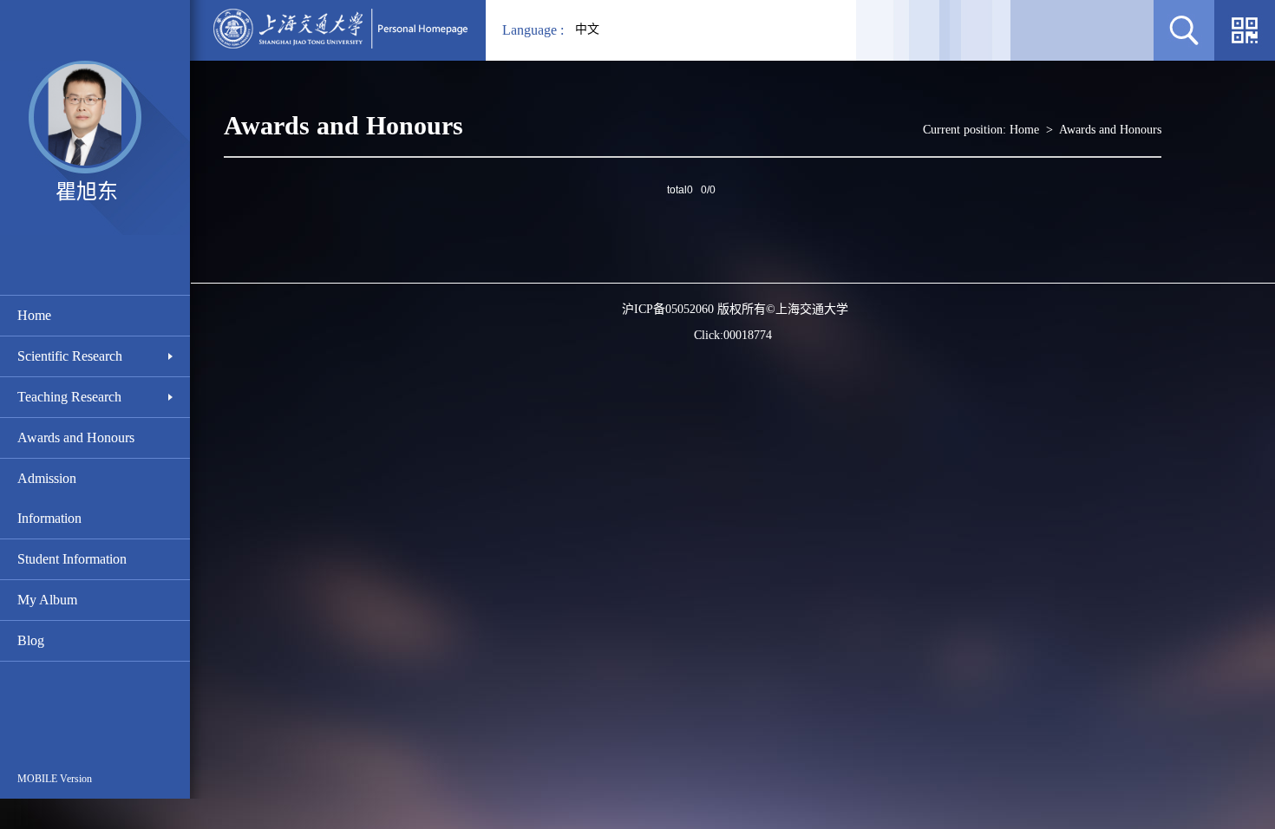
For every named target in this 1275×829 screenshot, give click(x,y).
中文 (587, 29)
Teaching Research (69, 396)
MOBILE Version (54, 779)
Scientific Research (69, 356)
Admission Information (49, 498)
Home (34, 315)
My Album (47, 599)
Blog (30, 640)
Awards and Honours (75, 437)
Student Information (72, 559)
